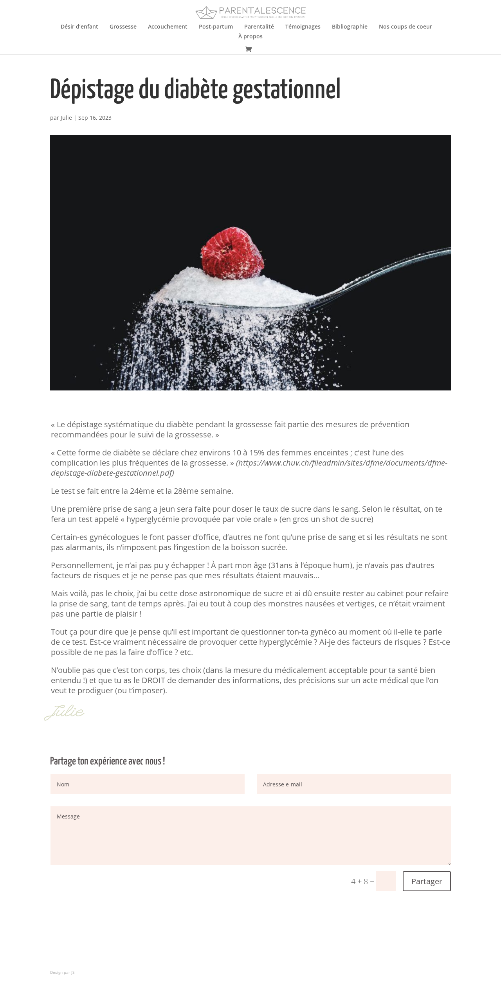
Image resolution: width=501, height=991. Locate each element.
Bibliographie (350, 27)
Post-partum (216, 27)
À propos (250, 37)
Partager (426, 881)
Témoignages (303, 27)
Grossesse (123, 27)
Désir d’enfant (79, 27)
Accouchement (167, 27)
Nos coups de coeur (405, 27)
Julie (66, 117)
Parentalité (259, 27)
